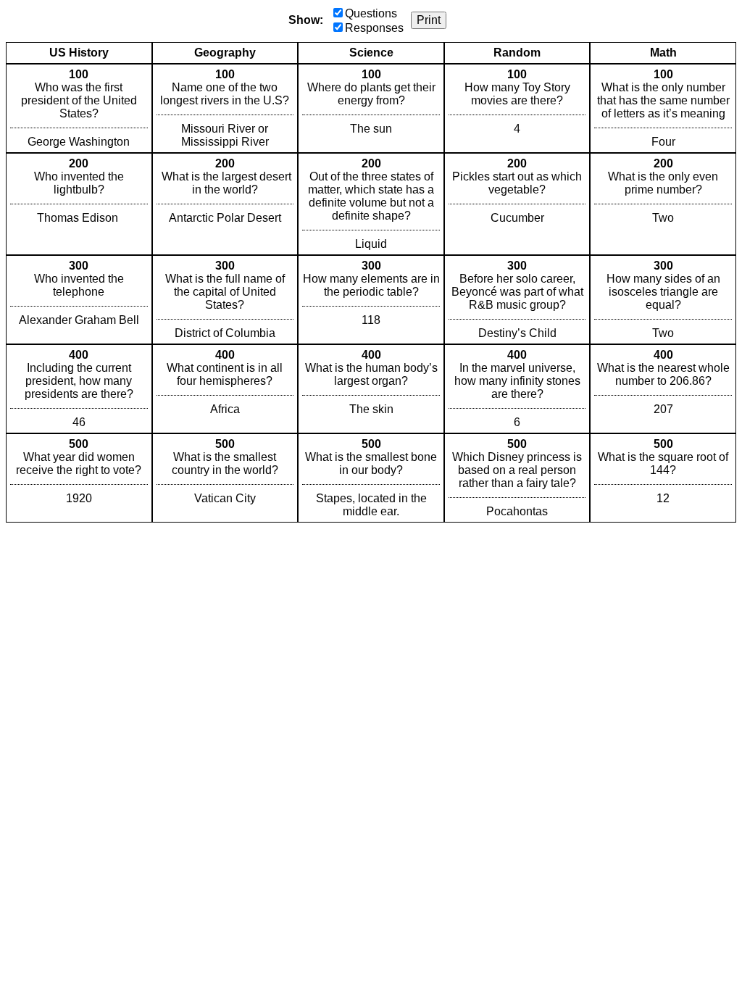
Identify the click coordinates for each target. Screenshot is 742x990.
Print (429, 20)
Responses (374, 28)
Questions (371, 13)
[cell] (79, 108)
